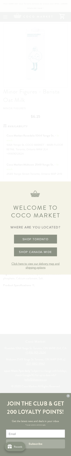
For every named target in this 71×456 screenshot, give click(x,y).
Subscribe (35, 443)
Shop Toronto (35, 239)
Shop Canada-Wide (35, 252)
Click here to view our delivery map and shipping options (35, 266)
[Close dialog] (68, 395)
